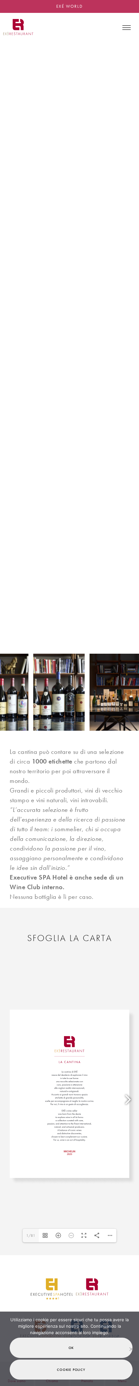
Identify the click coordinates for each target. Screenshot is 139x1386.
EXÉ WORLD (69, 6)
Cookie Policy (71, 1369)
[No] (131, 1349)
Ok (71, 1347)
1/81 (30, 1235)
